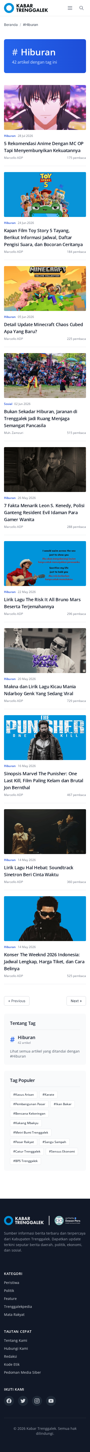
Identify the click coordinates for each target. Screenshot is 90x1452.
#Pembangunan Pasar (29, 1104)
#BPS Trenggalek (25, 1161)
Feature (10, 1298)
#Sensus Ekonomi (62, 1151)
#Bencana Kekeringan (29, 1113)
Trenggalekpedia (18, 1306)
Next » (76, 1001)
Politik (9, 1290)
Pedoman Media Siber (22, 1372)
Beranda (11, 24)
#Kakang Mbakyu (25, 1123)
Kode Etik (12, 1364)
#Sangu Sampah (54, 1142)
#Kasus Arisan (23, 1094)
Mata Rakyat (14, 1314)
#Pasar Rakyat (23, 1142)
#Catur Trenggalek (26, 1151)
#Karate (48, 1094)
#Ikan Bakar (63, 1104)
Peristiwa (11, 1282)
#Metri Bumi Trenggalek (30, 1132)
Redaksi (10, 1356)
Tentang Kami (15, 1340)
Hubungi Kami (16, 1348)
